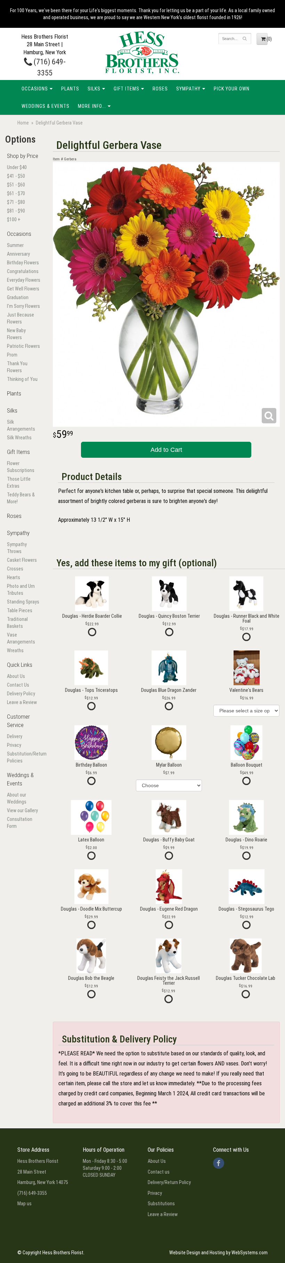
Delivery (14, 736)
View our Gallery (22, 810)
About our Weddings (16, 798)
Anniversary (18, 254)
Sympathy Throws (17, 548)
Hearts (13, 577)
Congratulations (23, 271)
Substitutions (161, 1203)
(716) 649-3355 (32, 1193)
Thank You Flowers (17, 367)
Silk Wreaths (19, 437)
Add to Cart (166, 449)
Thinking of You (22, 379)
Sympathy (188, 88)
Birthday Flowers (23, 262)
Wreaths (15, 650)
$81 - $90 (16, 211)
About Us (16, 676)
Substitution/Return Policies (24, 757)
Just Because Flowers (20, 318)
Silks (94, 88)
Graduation (17, 297)
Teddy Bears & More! (21, 498)
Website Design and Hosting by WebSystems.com (218, 1252)
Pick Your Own (232, 88)
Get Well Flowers (23, 288)
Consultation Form (19, 822)
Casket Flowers (22, 560)
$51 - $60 (16, 184)
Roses (160, 88)
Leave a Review (22, 702)
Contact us (159, 1172)
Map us (24, 1203)
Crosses (15, 568)
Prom (12, 355)
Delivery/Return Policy (169, 1182)
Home (23, 123)
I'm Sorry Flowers (23, 306)
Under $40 (17, 167)
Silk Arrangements (21, 425)
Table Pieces (19, 610)
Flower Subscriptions (20, 467)
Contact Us (18, 685)
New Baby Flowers (16, 334)
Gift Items (126, 88)
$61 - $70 (16, 193)
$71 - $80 (16, 202)
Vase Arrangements (21, 638)
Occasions (35, 88)
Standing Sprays (23, 602)
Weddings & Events (46, 106)
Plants (70, 88)
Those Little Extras (19, 482)
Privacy (14, 745)
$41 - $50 (16, 176)
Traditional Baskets (17, 622)
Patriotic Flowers (23, 346)
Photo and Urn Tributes (21, 589)
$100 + (14, 219)
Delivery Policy (21, 693)
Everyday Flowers (23, 280)
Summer (15, 245)
